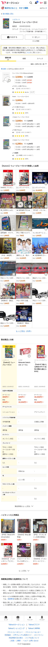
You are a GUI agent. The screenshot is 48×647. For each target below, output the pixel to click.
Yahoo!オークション (17, 625)
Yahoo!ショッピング (16, 628)
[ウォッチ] (9, 80)
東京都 (3, 69)
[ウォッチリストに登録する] (13, 356)
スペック (40, 58)
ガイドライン (38, 635)
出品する (13, 37)
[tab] (8, 58)
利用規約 (8, 635)
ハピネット (16, 19)
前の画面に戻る (8, 14)
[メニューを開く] (45, 3)
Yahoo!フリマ (34, 625)
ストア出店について (32, 638)
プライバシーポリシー (15, 632)
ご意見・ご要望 (15, 641)
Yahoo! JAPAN (34, 628)
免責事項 (11, 599)
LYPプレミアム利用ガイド (22, 635)
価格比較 (8, 58)
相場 (24, 58)
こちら (28, 52)
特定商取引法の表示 (16, 638)
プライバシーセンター (33, 632)
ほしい (37, 37)
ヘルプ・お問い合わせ (30, 641)
